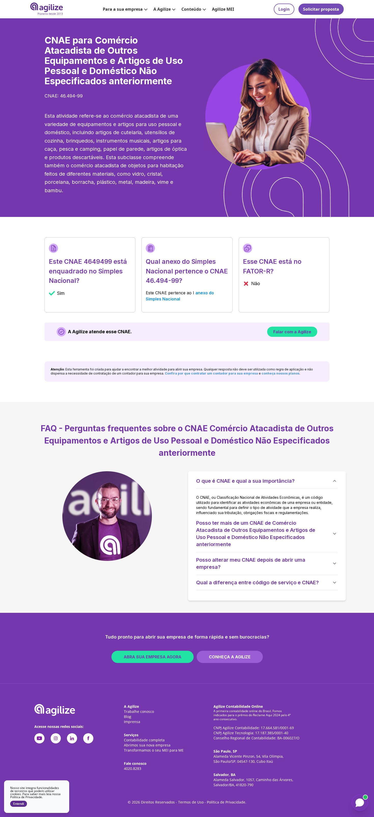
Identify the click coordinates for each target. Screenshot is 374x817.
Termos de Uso (191, 802)
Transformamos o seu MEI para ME (154, 750)
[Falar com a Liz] (360, 803)
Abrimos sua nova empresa (147, 745)
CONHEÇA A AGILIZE (230, 656)
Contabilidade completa (144, 740)
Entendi (18, 804)
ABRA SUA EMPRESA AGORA (152, 656)
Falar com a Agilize (292, 331)
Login (284, 9)
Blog (127, 716)
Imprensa (132, 721)
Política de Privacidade (226, 802)
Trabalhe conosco (139, 711)
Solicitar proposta (321, 9)
